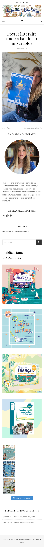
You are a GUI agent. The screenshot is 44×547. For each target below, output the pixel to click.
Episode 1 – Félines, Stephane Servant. (18, 522)
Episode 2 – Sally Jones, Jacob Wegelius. (19, 516)
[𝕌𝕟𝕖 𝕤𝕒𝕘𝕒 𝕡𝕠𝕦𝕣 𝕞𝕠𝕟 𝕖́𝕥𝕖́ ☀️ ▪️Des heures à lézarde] (9, 452)
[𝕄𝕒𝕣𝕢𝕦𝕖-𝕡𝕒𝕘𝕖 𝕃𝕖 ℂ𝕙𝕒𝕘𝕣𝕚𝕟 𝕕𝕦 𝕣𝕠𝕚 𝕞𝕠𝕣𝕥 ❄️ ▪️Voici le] (9, 469)
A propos (36, 539)
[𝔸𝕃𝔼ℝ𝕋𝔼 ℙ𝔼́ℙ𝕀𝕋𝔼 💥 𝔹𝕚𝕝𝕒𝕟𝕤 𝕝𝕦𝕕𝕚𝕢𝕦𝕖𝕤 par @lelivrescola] (9, 486)
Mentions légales (25, 539)
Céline (8, 128)
